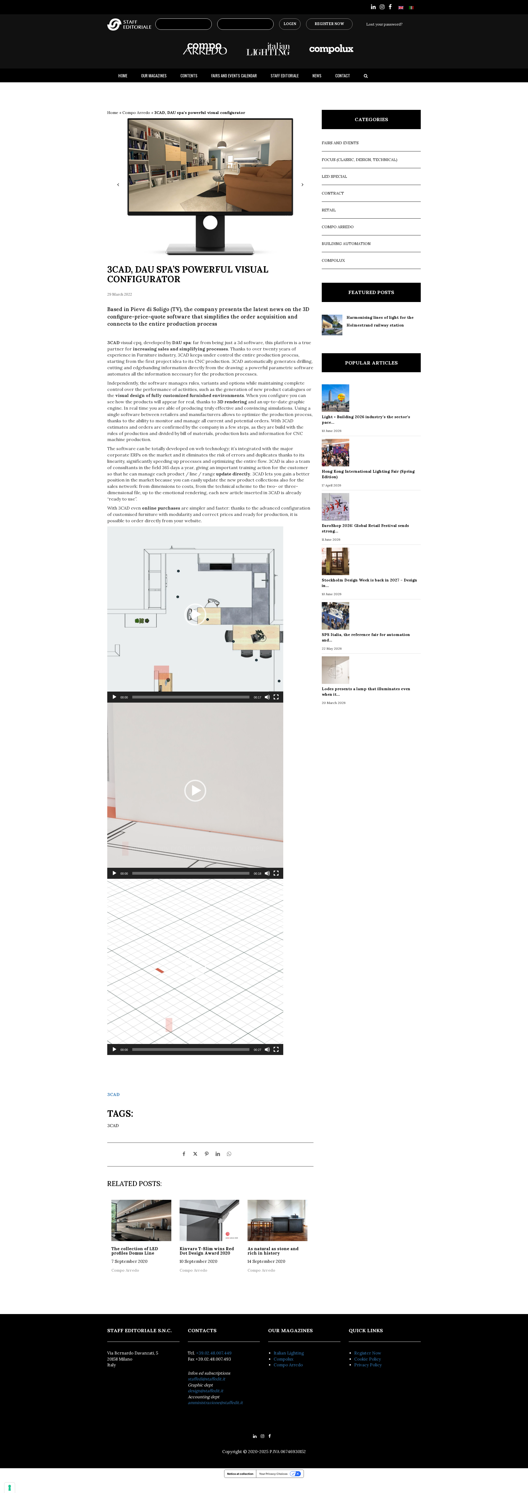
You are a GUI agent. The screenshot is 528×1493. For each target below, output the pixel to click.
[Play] (114, 697)
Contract (333, 193)
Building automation (346, 243)
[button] (195, 614)
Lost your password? (384, 24)
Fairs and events (340, 142)
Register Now (329, 23)
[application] (195, 614)
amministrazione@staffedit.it (215, 1402)
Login (290, 23)
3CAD (113, 1094)
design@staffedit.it (205, 1390)
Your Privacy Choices (273, 1473)
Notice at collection (240, 1473)
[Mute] (267, 697)
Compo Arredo (136, 112)
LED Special (334, 176)
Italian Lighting (289, 1353)
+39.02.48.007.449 (214, 1353)
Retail (329, 210)
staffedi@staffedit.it (206, 1378)
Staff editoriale (285, 75)
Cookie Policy (367, 1359)
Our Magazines (154, 75)
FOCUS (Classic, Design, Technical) (359, 159)
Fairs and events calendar (234, 75)
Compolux (333, 260)
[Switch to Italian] (411, 7)
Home (122, 75)
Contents (188, 75)
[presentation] (118, 184)
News (316, 75)
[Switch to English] (401, 7)
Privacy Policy (368, 1364)
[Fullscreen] (276, 697)
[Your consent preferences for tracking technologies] (9, 1488)
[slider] (190, 697)
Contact (342, 75)
